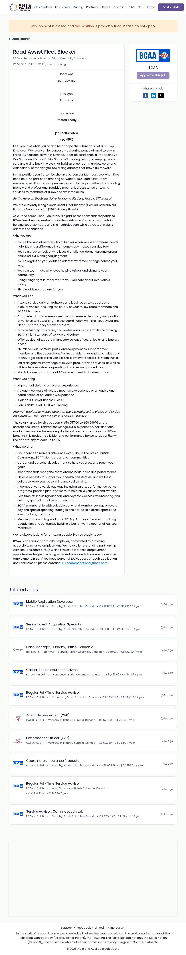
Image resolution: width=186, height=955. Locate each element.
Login (151, 7)
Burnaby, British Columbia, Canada (62, 58)
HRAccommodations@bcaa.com (84, 563)
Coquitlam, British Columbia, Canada (75, 697)
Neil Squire (32, 652)
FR (139, 7)
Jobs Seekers (42, 7)
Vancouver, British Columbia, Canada (76, 674)
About (105, 7)
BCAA (16, 58)
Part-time (30, 58)
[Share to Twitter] (161, 95)
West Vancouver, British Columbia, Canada (79, 788)
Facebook (83, 928)
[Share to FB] (145, 95)
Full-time (42, 606)
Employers (62, 7)
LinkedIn (100, 928)
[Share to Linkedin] (153, 95)
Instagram (117, 928)
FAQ (132, 7)
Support (66, 928)
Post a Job (171, 7)
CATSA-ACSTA (35, 720)
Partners (92, 7)
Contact (119, 7)
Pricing (78, 7)
